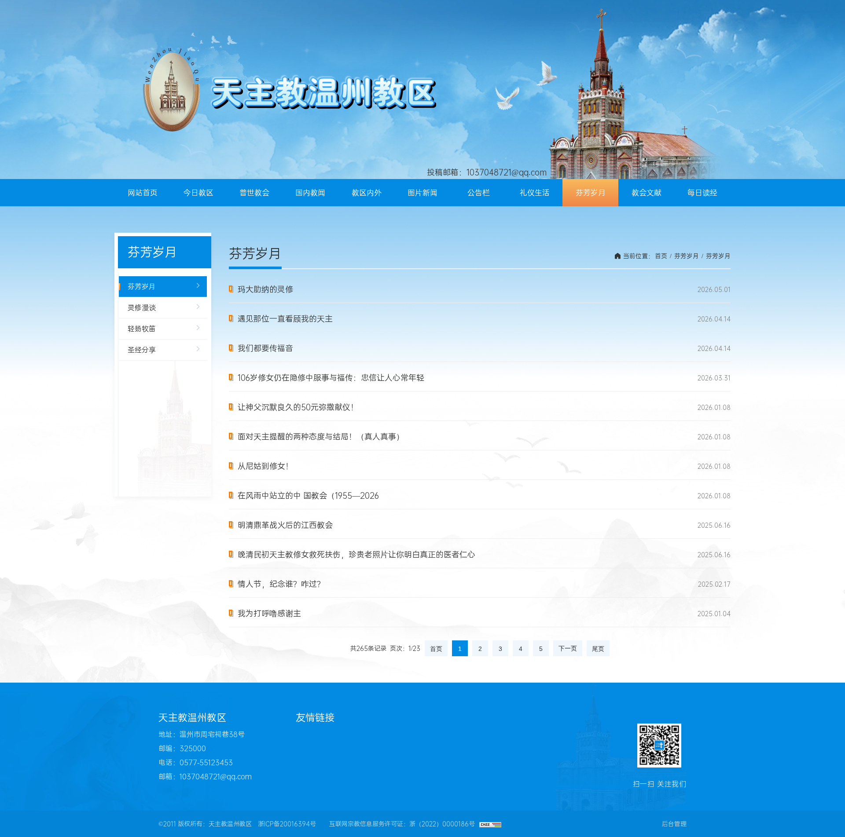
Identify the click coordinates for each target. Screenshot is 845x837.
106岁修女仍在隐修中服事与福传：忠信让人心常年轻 (331, 378)
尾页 (598, 648)
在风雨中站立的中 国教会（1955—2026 (308, 495)
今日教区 (198, 192)
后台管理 (674, 824)
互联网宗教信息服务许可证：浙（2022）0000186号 (402, 824)
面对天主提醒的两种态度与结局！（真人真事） (321, 436)
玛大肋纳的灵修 (265, 289)
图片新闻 (422, 192)
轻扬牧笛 (142, 328)
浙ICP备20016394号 (287, 824)
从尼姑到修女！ (265, 466)
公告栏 (478, 192)
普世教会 (254, 192)
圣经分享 (142, 350)
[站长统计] (490, 824)
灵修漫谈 (142, 307)
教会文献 (646, 192)
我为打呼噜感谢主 (269, 613)
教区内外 (367, 192)
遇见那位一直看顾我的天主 (285, 319)
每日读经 (702, 192)
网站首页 (143, 192)
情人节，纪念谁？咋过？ (281, 584)
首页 (661, 256)
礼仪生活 (535, 192)
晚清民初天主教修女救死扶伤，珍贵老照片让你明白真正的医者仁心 (356, 554)
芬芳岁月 (591, 192)
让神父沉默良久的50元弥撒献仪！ (298, 407)
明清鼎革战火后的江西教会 (285, 525)
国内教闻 (310, 192)
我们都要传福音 (265, 348)
